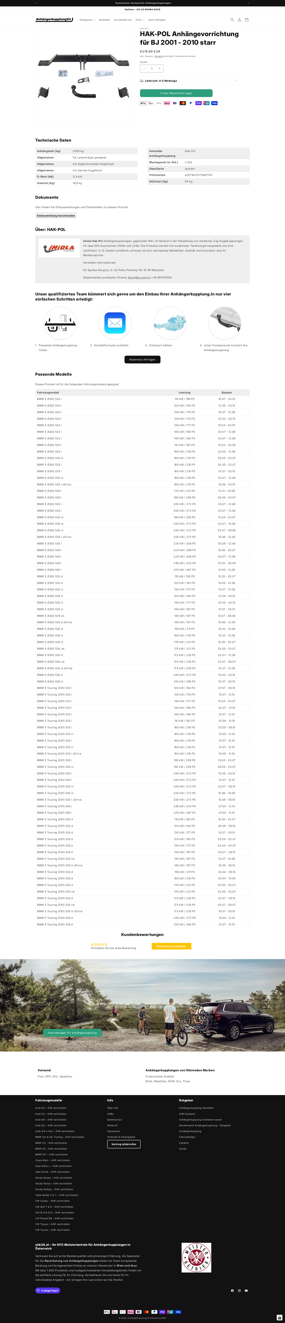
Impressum (113, 1131)
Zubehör (184, 1142)
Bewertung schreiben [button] (171, 946)
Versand (159, 56)
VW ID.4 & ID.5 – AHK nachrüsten (54, 1212)
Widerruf (112, 1125)
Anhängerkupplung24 (138, 1318)
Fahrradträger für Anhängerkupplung (72, 1032)
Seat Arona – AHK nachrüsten (52, 1171)
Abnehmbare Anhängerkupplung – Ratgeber (205, 1125)
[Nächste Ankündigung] (248, 3)
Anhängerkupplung (190, 1131)
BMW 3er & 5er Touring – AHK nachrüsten (59, 1137)
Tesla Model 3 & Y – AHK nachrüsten (56, 1195)
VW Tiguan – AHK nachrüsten (52, 1224)
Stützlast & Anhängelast (121, 1137)
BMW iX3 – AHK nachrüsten (51, 1154)
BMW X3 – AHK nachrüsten (51, 1142)
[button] (87, 19)
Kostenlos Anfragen (142, 359)
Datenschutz (114, 1119)
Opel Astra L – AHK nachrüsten (53, 1166)
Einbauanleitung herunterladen (56, 215)
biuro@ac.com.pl (139, 277)
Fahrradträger (187, 1137)
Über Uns (112, 1107)
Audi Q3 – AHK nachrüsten (50, 1125)
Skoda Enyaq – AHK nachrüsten (53, 1177)
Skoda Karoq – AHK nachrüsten (53, 1183)
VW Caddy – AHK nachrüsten (52, 1200)
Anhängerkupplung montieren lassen (200, 1119)
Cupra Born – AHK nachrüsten (52, 1160)
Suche (182, 1148)
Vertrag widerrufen (123, 1144)
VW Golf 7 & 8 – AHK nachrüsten (54, 1206)
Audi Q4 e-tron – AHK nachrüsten (55, 1131)
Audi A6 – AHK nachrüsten (50, 1119)
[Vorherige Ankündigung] (36, 3)
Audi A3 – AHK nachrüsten (50, 1113)
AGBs (110, 1113)
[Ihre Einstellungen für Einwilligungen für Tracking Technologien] (279, 1317)
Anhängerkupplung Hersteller (196, 1107)
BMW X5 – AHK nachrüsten (51, 1148)
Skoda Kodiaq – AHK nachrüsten (54, 1189)
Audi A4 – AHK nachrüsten (50, 1107)
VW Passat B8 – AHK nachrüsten (54, 1218)
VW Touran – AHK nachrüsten (52, 1229)
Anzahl (143, 62)
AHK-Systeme (187, 1113)
